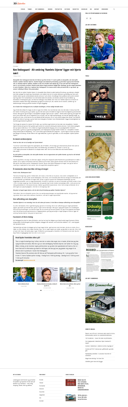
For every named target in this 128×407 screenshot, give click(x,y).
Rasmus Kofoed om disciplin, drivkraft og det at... (47, 285)
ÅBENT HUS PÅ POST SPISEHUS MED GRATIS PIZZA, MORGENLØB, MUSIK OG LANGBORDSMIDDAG (83, 385)
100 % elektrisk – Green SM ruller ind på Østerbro (98, 338)
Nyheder (50, 9)
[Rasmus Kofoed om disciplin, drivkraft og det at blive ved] (47, 274)
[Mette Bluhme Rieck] (24, 274)
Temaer (30, 9)
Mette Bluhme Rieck (23, 284)
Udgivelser (84, 9)
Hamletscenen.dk (29, 260)
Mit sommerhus (39, 9)
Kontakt (96, 9)
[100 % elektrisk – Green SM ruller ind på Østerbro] (71, 397)
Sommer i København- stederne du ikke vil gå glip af (99, 346)
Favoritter (76, 9)
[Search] (114, 9)
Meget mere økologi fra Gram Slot (94, 358)
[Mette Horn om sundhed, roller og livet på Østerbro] (70, 274)
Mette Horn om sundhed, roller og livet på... (70, 285)
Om (91, 9)
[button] (15, 279)
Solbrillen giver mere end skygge (94, 361)
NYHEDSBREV (105, 9)
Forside (23, 9)
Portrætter (58, 9)
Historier (67, 9)
